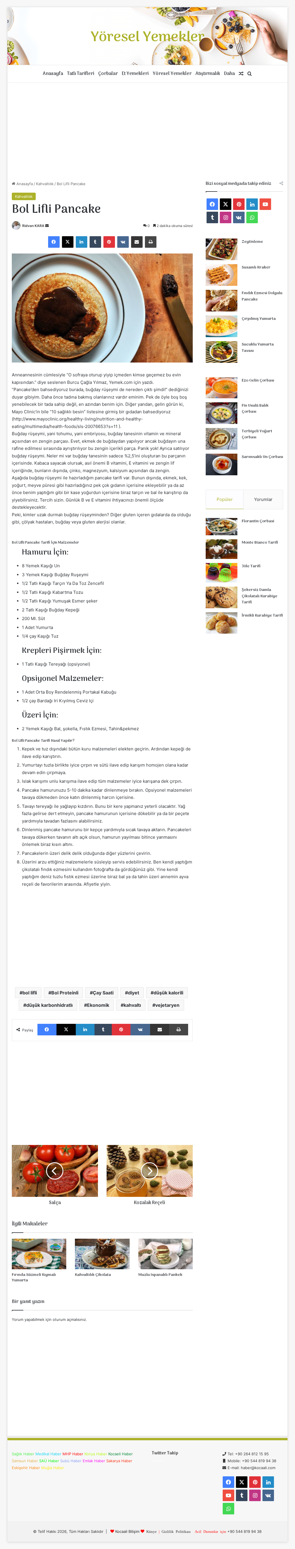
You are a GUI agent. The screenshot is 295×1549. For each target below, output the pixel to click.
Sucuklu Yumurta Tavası (258, 347)
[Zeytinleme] (221, 249)
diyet (133, 993)
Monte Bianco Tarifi (260, 542)
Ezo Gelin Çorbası (258, 380)
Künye (151, 1531)
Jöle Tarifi (251, 566)
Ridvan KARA (33, 226)
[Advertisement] (147, 131)
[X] (67, 242)
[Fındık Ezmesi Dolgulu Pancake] (221, 300)
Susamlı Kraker (256, 267)
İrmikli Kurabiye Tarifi (262, 615)
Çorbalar (108, 74)
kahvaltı (132, 1005)
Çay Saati (103, 993)
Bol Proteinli (64, 993)
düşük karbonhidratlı (49, 1005)
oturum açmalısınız (69, 1319)
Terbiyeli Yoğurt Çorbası (257, 434)
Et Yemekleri (135, 74)
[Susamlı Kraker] (221, 275)
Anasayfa (53, 74)
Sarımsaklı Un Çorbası (262, 457)
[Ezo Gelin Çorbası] (221, 387)
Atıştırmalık (208, 74)
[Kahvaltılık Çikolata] (102, 1254)
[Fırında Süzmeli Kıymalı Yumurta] (39, 1254)
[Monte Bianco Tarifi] (221, 549)
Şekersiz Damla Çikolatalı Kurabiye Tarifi (259, 596)
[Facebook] (54, 242)
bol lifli (29, 993)
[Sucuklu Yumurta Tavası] (221, 352)
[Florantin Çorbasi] (221, 527)
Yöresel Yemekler (172, 74)
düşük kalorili (168, 993)
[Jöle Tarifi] (221, 573)
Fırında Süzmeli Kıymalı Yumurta (34, 1278)
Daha (229, 74)
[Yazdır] (150, 242)
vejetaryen (167, 1005)
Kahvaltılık (45, 183)
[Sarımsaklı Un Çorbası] (221, 464)
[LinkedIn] (81, 242)
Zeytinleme (252, 242)
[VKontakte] (123, 242)
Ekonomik (98, 1005)
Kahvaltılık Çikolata (93, 1275)
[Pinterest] (109, 242)
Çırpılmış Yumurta (259, 319)
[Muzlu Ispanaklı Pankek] (165, 1254)
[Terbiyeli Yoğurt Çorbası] (221, 439)
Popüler (225, 499)
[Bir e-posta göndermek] (47, 226)
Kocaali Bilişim (127, 1531)
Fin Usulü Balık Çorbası (255, 408)
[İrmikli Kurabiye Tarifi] (221, 623)
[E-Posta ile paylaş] (137, 242)
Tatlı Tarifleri (80, 74)
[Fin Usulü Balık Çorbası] (221, 413)
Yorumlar (263, 499)
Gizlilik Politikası (176, 1531)
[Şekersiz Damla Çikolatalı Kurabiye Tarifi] (221, 597)
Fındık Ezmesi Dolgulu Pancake (262, 296)
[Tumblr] (95, 242)
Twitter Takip (165, 1453)
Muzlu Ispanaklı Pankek (160, 1275)
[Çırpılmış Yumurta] (221, 326)
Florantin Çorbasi (258, 521)
